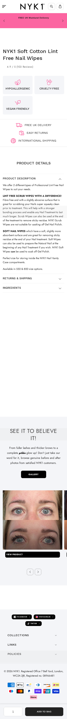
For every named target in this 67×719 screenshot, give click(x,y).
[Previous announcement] (4, 20)
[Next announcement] (63, 20)
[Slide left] (30, 572)
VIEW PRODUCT (14, 554)
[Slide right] (38, 572)
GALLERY (33, 474)
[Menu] (4, 6)
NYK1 (16, 671)
